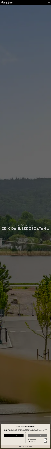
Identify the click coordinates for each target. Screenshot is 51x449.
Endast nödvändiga (37, 435)
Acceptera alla (13, 435)
